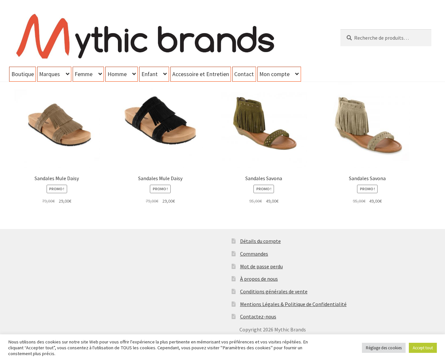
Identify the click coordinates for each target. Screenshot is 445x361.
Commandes (254, 253)
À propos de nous (259, 278)
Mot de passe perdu (261, 266)
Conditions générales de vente (274, 291)
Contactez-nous (258, 316)
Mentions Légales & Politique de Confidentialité (293, 304)
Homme (117, 74)
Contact (244, 74)
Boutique (22, 74)
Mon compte (274, 74)
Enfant (149, 74)
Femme (84, 74)
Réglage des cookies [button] (384, 348)
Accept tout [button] (423, 348)
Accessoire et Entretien (200, 74)
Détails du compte (260, 241)
